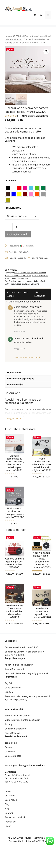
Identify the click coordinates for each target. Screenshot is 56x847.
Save (11, 50)
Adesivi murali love (40, 275)
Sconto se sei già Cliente (17, 715)
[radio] (7, 188)
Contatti (9, 813)
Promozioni (10, 821)
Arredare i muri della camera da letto (24, 281)
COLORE (11, 180)
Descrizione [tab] (14, 372)
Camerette (10, 751)
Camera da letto (13, 755)
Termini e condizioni (15, 817)
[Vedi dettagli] (19, 448)
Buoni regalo (11, 799)
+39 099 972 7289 (18, 781)
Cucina (8, 747)
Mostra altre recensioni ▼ (28, 357)
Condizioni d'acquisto (15, 728)
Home (8, 36)
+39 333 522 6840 (19, 778)
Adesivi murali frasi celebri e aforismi (30, 273)
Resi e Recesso (12, 733)
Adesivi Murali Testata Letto (17, 278)
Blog (7, 804)
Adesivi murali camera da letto (18, 275)
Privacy (8, 724)
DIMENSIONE (13, 207)
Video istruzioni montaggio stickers (22, 720)
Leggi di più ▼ (14, 418)
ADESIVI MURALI (21, 36)
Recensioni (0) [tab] (15, 384)
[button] (41, 15)
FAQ (7, 808)
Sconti (8, 826)
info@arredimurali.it (22, 775)
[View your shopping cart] (34, 15)
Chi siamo (9, 795)
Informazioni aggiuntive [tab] (20, 378)
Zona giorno (11, 742)
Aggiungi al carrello (17, 234)
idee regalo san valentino (28, 284)
